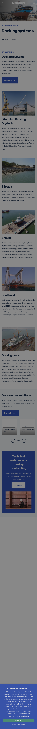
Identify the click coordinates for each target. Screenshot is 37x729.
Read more (25, 716)
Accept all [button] (18, 720)
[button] (18, 725)
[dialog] (18, 706)
